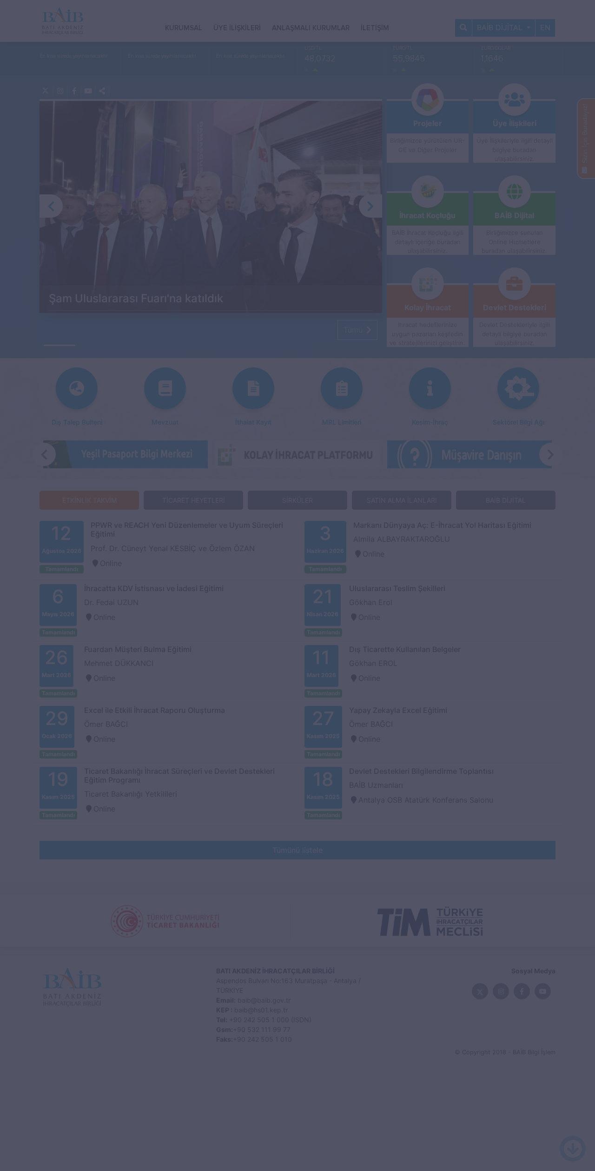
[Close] (472, 214)
